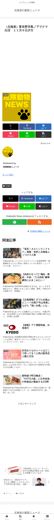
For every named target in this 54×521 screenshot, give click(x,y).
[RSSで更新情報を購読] (39, 222)
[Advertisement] (27, 61)
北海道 (8, 186)
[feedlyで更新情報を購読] (14, 222)
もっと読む (8, 175)
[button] (43, 134)
